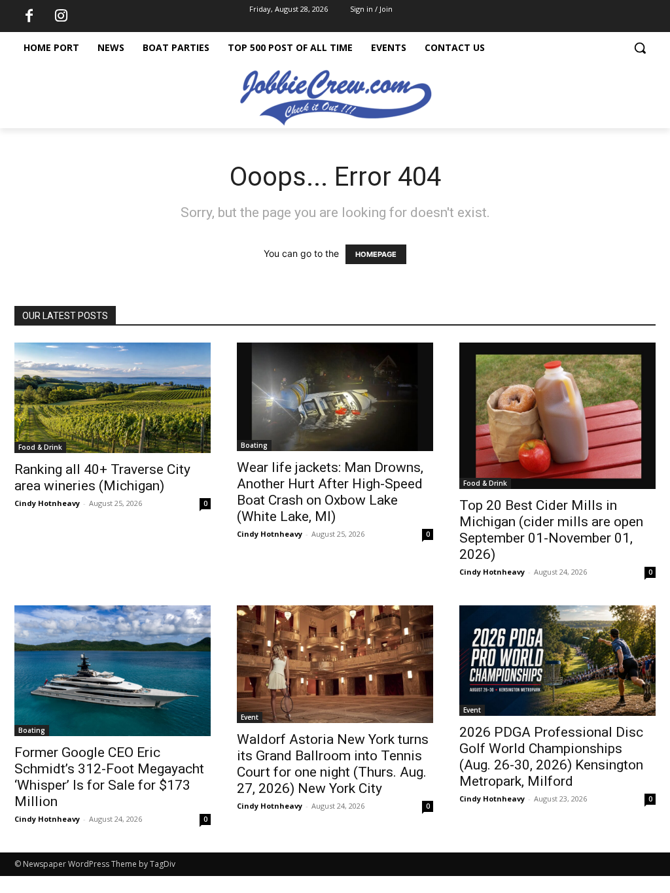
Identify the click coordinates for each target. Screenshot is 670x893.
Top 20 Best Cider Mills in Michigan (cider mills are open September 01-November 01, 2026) (551, 529)
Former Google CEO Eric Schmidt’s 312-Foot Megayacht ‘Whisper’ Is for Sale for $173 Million (109, 777)
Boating (254, 445)
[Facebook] (28, 16)
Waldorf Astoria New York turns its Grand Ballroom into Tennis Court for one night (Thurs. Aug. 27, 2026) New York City (333, 764)
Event (249, 717)
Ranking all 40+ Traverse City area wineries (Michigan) (102, 478)
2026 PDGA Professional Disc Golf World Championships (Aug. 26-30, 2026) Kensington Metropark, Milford (551, 756)
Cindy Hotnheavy (47, 503)
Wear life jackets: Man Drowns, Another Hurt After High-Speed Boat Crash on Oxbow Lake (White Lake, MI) (330, 492)
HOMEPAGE (376, 254)
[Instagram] (60, 16)
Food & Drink (40, 447)
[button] (640, 47)
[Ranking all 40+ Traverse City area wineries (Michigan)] (112, 398)
